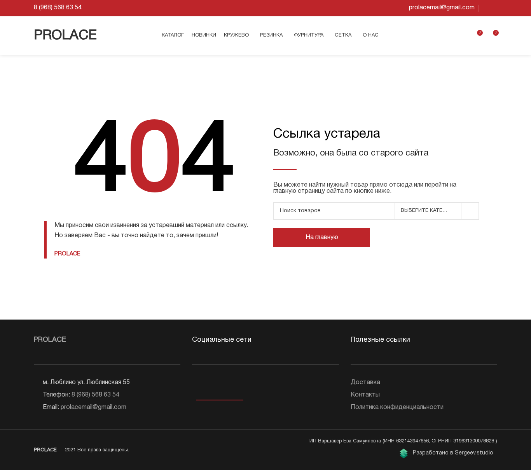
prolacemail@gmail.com (93, 407)
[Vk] (197, 385)
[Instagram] (208, 385)
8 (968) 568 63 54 (95, 395)
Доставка (365, 382)
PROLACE (65, 36)
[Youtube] (220, 385)
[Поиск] (449, 36)
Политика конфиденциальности (397, 407)
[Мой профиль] (462, 36)
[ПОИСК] (470, 211)
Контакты (365, 395)
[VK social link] (488, 8)
